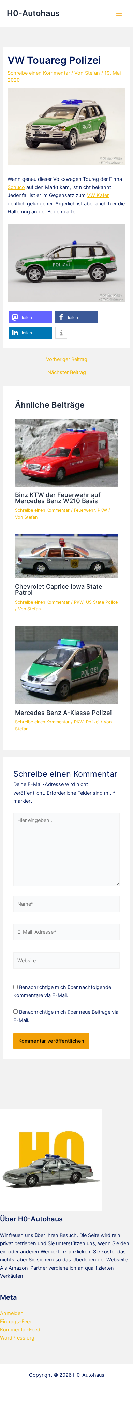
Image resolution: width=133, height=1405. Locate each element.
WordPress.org (17, 1338)
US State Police (102, 602)
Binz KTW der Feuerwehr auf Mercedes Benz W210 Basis (58, 498)
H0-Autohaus (33, 13)
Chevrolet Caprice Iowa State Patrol (58, 589)
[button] (30, 317)
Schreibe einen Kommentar (39, 73)
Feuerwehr (84, 510)
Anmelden (12, 1313)
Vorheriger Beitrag (66, 359)
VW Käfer (98, 195)
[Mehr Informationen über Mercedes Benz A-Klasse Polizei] (66, 665)
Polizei (92, 721)
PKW (102, 510)
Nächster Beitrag (66, 372)
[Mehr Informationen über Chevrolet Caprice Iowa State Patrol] (66, 556)
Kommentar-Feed (20, 1330)
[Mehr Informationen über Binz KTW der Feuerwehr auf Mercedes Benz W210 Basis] (66, 453)
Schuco (16, 187)
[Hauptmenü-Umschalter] (119, 13)
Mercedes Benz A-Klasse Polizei (63, 712)
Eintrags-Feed (16, 1321)
